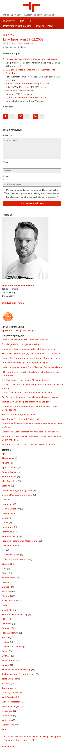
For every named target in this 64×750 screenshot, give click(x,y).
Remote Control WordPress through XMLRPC (27, 83)
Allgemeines (8, 458)
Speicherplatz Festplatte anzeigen (18, 330)
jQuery (5, 573)
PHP (21, 21)
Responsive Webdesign (13, 646)
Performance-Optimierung (17, 26)
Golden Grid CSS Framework (19, 90)
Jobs (4, 568)
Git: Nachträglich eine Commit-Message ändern (25, 380)
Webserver (7, 715)
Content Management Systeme (17, 490)
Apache (5, 462)
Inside (6, 15)
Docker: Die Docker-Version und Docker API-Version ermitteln (32, 358)
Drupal (5, 522)
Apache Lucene (9, 467)
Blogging (6, 485)
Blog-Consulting (9, 481)
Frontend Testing (44, 26)
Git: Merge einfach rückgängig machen (21, 344)
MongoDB (7, 596)
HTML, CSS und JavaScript (15, 559)
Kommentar (8, 135)
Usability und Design (12, 692)
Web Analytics (9, 697)
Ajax (4, 453)
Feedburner (8, 527)
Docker (5, 518)
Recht (5, 637)
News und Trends (10, 600)
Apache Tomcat (9, 472)
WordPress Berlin (33, 15)
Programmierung (10, 633)
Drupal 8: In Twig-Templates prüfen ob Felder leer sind (28, 349)
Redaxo (5, 642)
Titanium (6, 683)
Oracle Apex (8, 610)
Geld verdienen (9, 545)
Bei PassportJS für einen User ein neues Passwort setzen (30, 397)
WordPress (9, 21)
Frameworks (8, 531)
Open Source (17, 15)
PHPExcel (6, 623)
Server (5, 651)
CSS (4, 499)
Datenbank (7, 504)
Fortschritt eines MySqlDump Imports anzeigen (25, 362)
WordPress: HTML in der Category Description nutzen (28, 444)
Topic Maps (7, 688)
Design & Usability (11, 508)
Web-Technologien (11, 701)
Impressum (21, 740)
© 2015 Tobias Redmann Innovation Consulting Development (32, 736)
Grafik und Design (11, 554)
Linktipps (8, 35)
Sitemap (8, 740)
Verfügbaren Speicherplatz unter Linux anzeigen (25, 401)
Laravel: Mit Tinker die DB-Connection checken (25, 339)
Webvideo (7, 720)
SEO (29, 21)
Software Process (10, 660)
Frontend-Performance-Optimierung (19, 541)
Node (4, 605)
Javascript (7, 564)
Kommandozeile (10, 577)
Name (5, 162)
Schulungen (49, 15)
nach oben (7, 746)
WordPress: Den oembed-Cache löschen (22, 419)
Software (6, 656)
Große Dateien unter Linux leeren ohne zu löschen (27, 392)
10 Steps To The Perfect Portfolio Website (25, 97)
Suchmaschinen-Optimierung (16, 669)
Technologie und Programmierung (18, 674)
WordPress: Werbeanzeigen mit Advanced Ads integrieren (30, 431)
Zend (4, 729)
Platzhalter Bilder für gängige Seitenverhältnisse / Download (31, 353)
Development (8, 513)
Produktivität (8, 628)
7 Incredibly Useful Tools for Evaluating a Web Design (31, 59)
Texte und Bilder (10, 678)
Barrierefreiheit (9, 476)
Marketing (7, 591)
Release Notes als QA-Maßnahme (19, 414)
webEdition (7, 711)
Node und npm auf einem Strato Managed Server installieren (32, 367)
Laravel (5, 582)
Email (5, 176)
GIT (4, 550)
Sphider (5, 665)
